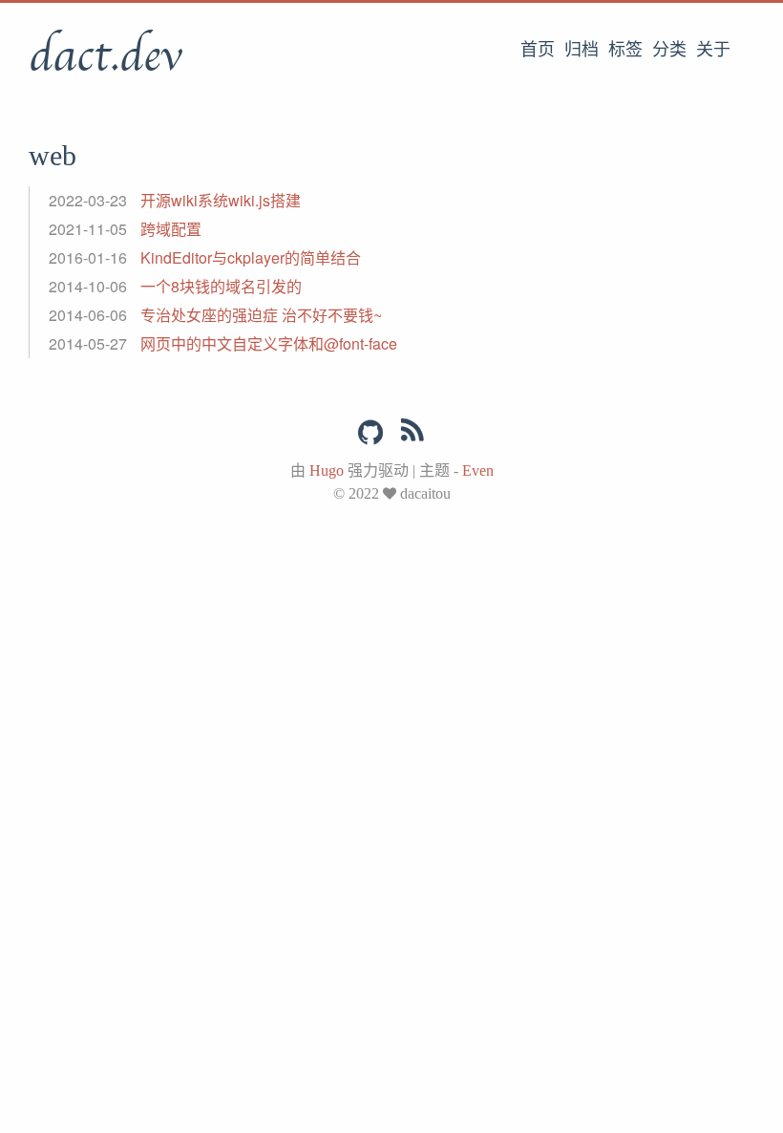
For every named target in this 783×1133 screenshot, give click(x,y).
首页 (537, 49)
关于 (713, 49)
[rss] (412, 433)
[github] (370, 432)
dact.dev (105, 56)
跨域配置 (170, 229)
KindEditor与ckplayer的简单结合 (250, 257)
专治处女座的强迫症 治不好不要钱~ (261, 315)
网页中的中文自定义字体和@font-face (268, 343)
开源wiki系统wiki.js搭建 (220, 200)
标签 (625, 49)
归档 (581, 49)
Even (478, 470)
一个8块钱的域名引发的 (221, 286)
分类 (669, 49)
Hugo (326, 470)
